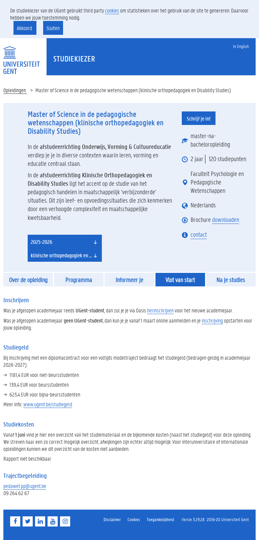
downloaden (225, 219)
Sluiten (53, 27)
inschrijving (212, 320)
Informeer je (129, 280)
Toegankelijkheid (160, 519)
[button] (65, 241)
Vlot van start (180, 280)
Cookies (133, 519)
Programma (78, 280)
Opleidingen (15, 90)
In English (241, 46)
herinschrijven (160, 310)
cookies (112, 10)
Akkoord (25, 27)
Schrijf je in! (198, 118)
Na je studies (231, 280)
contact (199, 234)
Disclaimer (112, 519)
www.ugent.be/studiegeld (47, 404)
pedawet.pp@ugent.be (24, 485)
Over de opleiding (28, 280)
